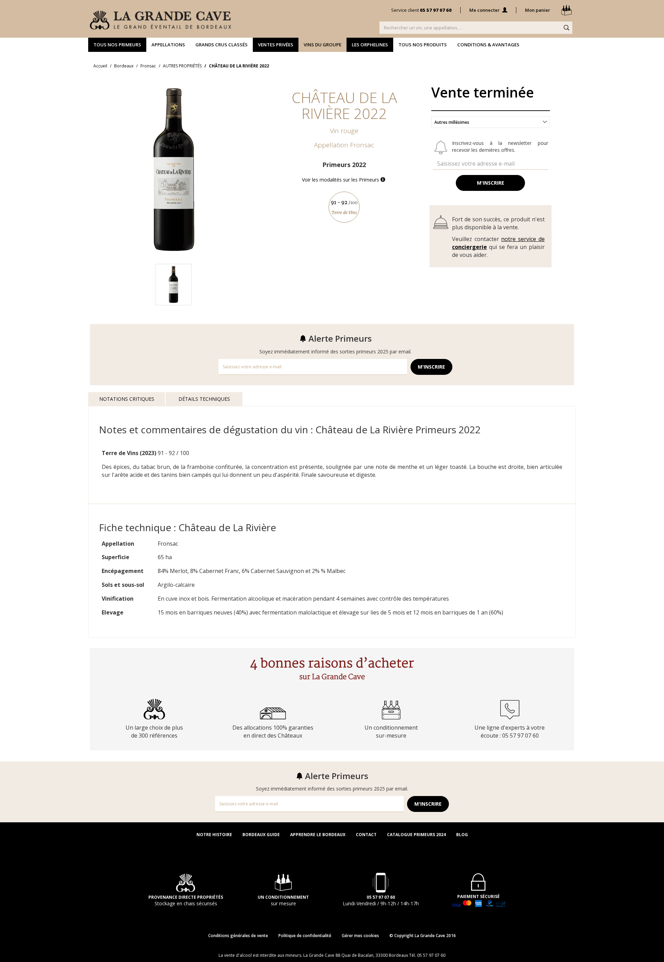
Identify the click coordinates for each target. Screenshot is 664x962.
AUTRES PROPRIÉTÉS (182, 66)
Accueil (100, 66)
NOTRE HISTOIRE (214, 835)
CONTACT (366, 835)
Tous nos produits (422, 44)
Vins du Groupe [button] (322, 44)
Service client (421, 10)
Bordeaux (123, 66)
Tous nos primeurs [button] (117, 44)
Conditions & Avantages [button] (488, 44)
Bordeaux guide (261, 835)
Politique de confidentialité (304, 935)
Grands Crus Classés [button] (221, 44)
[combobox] (490, 122)
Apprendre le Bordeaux (317, 835)
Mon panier (538, 10)
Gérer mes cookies (360, 935)
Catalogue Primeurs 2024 (416, 835)
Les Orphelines (370, 44)
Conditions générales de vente (238, 935)
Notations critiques (126, 399)
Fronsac (148, 66)
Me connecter (485, 10)
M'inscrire (490, 182)
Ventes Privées (275, 44)
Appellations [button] (168, 44)
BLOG (462, 835)
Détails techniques (204, 399)
